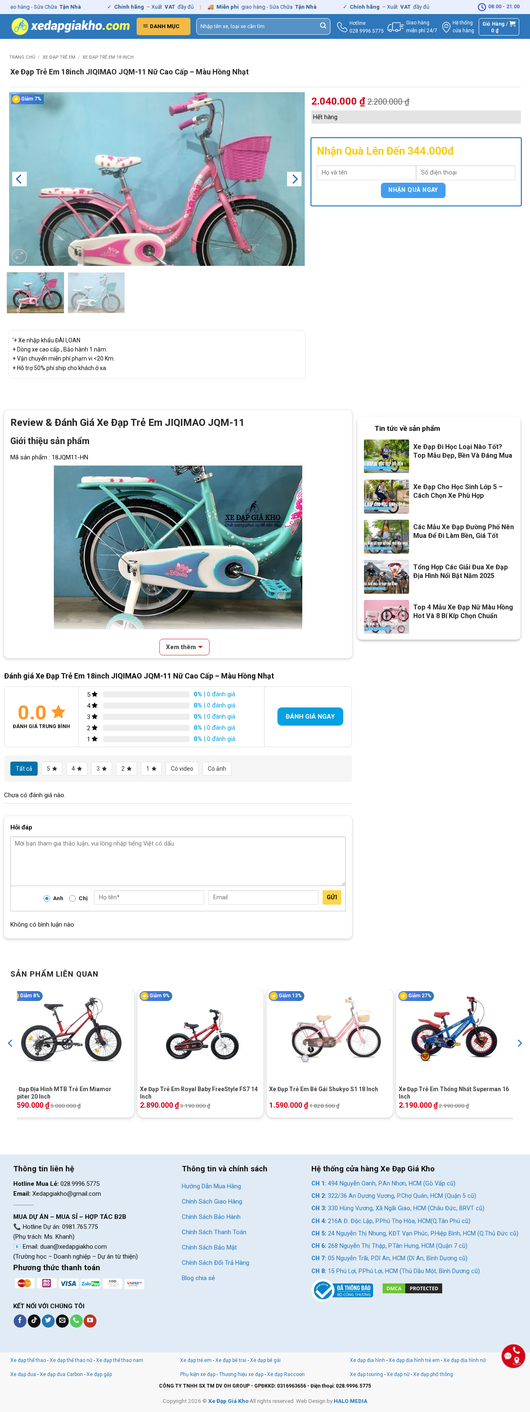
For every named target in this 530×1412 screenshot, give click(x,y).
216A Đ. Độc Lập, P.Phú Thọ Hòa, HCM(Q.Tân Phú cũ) (390, 1221)
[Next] (294, 179)
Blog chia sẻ (198, 1278)
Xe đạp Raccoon (286, 1374)
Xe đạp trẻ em (59, 57)
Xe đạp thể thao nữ (72, 1360)
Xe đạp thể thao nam (119, 1360)
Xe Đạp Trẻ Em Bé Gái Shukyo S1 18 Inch (323, 1089)
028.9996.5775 (366, 31)
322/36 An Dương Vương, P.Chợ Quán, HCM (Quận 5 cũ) (393, 1195)
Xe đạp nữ (398, 1374)
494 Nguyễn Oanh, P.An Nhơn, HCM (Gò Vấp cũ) (383, 1183)
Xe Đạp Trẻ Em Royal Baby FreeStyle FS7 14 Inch (199, 1093)
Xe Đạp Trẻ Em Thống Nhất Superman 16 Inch (454, 1093)
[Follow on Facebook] (20, 1321)
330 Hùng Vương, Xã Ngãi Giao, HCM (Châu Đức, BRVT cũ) (397, 1208)
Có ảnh (217, 768)
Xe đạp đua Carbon (61, 1374)
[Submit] (323, 26)
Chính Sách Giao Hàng (212, 1201)
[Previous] (19, 179)
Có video (182, 768)
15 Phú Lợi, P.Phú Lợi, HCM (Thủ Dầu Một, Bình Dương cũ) (395, 1271)
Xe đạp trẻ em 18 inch (108, 57)
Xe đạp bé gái (265, 1360)
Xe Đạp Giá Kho (228, 1401)
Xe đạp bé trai (230, 1360)
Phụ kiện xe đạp (197, 1374)
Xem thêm (181, 647)
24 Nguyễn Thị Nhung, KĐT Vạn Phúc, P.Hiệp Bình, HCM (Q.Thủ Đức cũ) (414, 1233)
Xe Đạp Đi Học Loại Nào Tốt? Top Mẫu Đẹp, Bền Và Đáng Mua (462, 451)
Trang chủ (22, 57)
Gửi (332, 897)
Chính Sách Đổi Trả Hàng (215, 1262)
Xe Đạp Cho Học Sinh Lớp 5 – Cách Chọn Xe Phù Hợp (458, 491)
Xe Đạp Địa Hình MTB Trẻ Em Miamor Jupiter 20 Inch (60, 1093)
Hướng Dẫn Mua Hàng (211, 1186)
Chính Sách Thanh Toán (214, 1232)
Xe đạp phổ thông (433, 1374)
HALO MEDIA (350, 1401)
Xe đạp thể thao (28, 1360)
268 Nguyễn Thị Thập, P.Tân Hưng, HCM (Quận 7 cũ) (389, 1246)
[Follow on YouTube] (90, 1321)
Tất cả (24, 768)
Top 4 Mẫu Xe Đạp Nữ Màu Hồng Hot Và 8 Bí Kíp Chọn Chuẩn (463, 611)
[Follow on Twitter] (48, 1321)
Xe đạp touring (366, 1374)
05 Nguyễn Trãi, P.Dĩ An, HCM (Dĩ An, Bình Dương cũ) (389, 1258)
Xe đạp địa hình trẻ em (414, 1360)
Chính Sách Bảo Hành (211, 1217)
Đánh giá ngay (310, 716)
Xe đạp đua (23, 1374)
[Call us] (76, 1321)
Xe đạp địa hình (368, 1360)
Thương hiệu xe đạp (241, 1374)
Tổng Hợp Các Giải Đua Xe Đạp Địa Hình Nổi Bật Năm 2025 (460, 571)
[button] (163, 26)
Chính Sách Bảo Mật (209, 1247)
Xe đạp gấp (99, 1374)
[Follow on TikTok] (34, 1321)
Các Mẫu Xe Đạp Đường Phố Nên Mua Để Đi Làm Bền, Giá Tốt (463, 531)
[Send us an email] (62, 1321)
